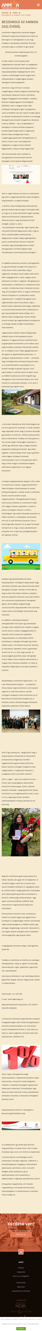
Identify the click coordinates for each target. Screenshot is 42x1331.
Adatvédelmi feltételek (21, 1291)
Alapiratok (21, 1272)
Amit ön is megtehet (21, 1276)
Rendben (21, 1329)
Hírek (15, 13)
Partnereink (21, 1283)
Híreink (21, 1268)
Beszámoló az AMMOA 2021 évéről (16, 15)
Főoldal (5, 13)
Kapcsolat (21, 1235)
